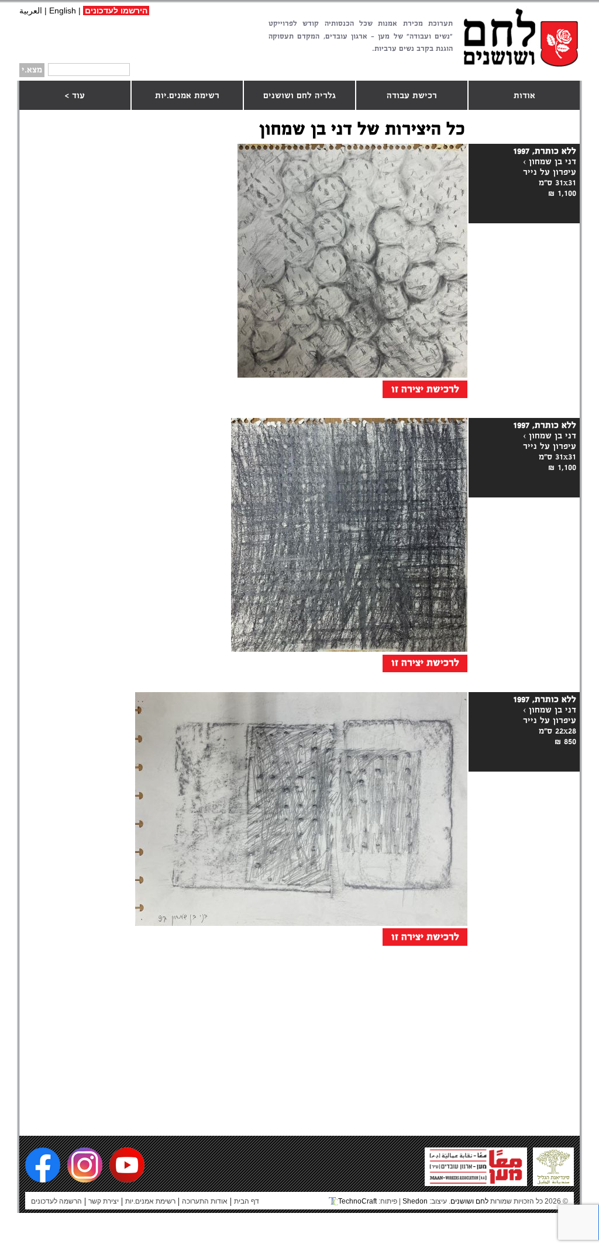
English (62, 10)
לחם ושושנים (521, 36)
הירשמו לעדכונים (116, 10)
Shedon (415, 1201)
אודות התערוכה (205, 1201)
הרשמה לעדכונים (56, 1201)
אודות (524, 96)
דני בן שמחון (552, 162)
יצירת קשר (103, 1201)
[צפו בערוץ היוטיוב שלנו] (126, 1165)
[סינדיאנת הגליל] (553, 1181)
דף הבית (246, 1201)
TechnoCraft (357, 1201)
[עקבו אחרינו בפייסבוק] (42, 1165)
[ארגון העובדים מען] (476, 1181)
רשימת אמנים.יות (187, 96)
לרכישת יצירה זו (425, 389)
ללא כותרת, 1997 (544, 151)
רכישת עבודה (412, 96)
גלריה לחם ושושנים (299, 96)
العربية (30, 10)
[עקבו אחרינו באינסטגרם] (84, 1165)
